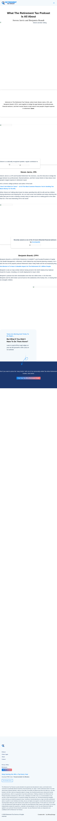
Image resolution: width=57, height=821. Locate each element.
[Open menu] (53, 3)
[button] (7, 780)
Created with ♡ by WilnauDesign (46, 814)
